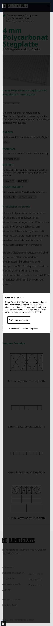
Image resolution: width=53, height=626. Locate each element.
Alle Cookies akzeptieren (18, 320)
